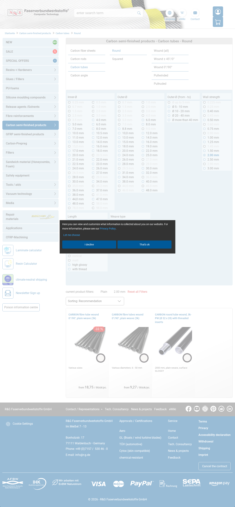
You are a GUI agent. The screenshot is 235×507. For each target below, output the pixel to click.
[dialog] (117, 253)
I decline (89, 244)
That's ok (145, 244)
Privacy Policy (108, 228)
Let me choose (71, 235)
